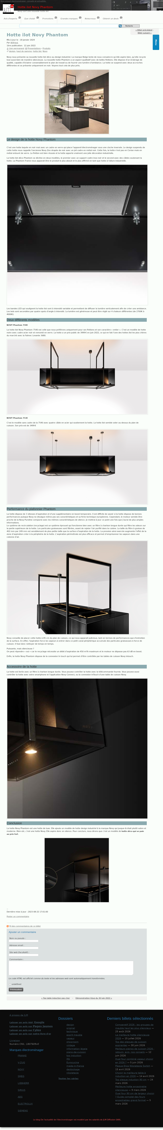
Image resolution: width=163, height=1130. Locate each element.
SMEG (21, 1076)
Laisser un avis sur (31, 1026)
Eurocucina (72, 1062)
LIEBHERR (23, 1083)
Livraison (15, 1040)
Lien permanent (16, 48)
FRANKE (22, 1055)
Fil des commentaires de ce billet (25, 926)
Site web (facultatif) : (19, 952)
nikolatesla (72, 1072)
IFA (68, 1059)
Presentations (34, 48)
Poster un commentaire (18, 916)
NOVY (21, 1069)
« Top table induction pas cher (55, 998)
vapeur (70, 1038)
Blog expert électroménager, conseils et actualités (23, 1)
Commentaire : (16, 959)
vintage (70, 1045)
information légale (76, 1048)
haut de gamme (24, 51)
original (70, 1028)
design (12, 51)
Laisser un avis (27, 1022)
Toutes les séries (68, 1078)
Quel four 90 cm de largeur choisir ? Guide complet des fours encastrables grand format (134, 1097)
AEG (20, 1097)
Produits (46, 48)
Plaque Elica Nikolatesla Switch (132, 1066)
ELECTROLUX (25, 1103)
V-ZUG (21, 1062)
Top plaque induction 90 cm (131, 1079)
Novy (45, 51)
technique (72, 1031)
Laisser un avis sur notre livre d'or (30, 1034)
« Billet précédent (144, 30)
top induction (73, 1055)
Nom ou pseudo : (17, 938)
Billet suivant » (145, 33)
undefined (16, 984)
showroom (72, 1042)
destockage (73, 1069)
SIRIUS (21, 1090)
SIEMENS (23, 1110)
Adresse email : (16, 945)
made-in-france (75, 1066)
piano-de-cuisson (76, 1052)
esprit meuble (74, 1035)
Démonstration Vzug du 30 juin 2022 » (94, 998)
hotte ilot (37, 51)
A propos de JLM (19, 1015)
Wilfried (14, 43)
